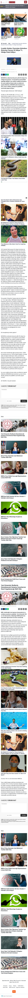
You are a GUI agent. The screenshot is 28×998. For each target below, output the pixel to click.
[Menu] (25, 2)
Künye (10, 985)
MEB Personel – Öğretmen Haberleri (16, 987)
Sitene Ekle (5, 987)
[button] (21, 74)
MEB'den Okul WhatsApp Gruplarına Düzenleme (16, 6)
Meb (9, 43)
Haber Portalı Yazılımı (7, 996)
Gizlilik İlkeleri (20, 985)
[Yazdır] (19, 74)
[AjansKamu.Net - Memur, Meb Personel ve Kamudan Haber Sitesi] (8, 2)
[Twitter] (4, 74)
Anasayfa (5, 43)
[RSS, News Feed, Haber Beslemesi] (14, 991)
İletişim (14, 985)
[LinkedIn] (6, 74)
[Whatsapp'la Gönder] (8, 74)
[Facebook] (2, 74)
